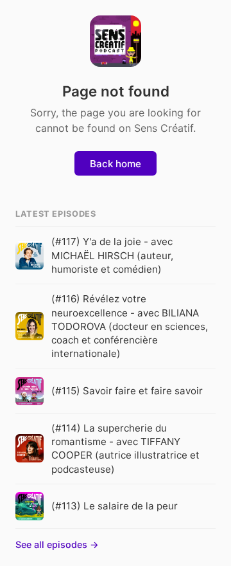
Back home (115, 164)
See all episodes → (57, 544)
